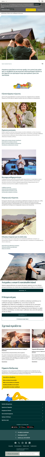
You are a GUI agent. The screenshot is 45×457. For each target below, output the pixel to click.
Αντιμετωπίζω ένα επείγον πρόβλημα (11, 387)
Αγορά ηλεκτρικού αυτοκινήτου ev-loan (9, 190)
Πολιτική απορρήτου (18, 446)
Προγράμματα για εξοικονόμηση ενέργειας (10, 144)
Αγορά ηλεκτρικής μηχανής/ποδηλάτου (9, 188)
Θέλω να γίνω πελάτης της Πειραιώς (11, 382)
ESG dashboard (21, 315)
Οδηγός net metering (6, 248)
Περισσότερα (21, 290)
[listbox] (3, 1)
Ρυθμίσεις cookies (26, 446)
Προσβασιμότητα (34, 446)
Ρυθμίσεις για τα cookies (5, 9)
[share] (42, 64)
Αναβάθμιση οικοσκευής (6, 187)
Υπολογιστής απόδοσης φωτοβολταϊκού (9, 247)
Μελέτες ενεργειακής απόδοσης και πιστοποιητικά (11, 143)
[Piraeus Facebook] (15, 443)
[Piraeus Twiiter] (19, 443)
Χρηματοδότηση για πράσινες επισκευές (9, 141)
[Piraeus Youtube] (26, 443)
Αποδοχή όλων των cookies (30, 9)
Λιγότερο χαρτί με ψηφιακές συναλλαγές (9, 192)
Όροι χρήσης (11, 446)
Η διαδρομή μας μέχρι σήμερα (22, 319)
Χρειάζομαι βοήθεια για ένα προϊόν (11, 384)
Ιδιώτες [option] (3, 1)
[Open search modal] (39, 1)
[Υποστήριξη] (41, 1)
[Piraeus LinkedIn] (29, 443)
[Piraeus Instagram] (22, 443)
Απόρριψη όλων (40, 9)
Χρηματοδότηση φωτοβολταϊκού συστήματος (10, 245)
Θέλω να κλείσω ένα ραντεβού (10, 380)
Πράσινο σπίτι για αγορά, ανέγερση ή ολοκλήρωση (11, 140)
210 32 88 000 (27, 437)
